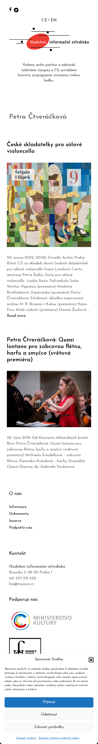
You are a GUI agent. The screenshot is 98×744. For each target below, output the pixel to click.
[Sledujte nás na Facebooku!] (10, 9)
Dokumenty (19, 514)
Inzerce (15, 521)
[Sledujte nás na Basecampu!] (16, 10)
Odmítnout (49, 714)
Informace (18, 507)
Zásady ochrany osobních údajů (59, 738)
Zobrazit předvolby (49, 727)
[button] (91, 659)
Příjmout (49, 702)
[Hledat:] (89, 9)
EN (54, 20)
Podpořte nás (20, 528)
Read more (16, 316)
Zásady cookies (26, 738)
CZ (44, 20)
